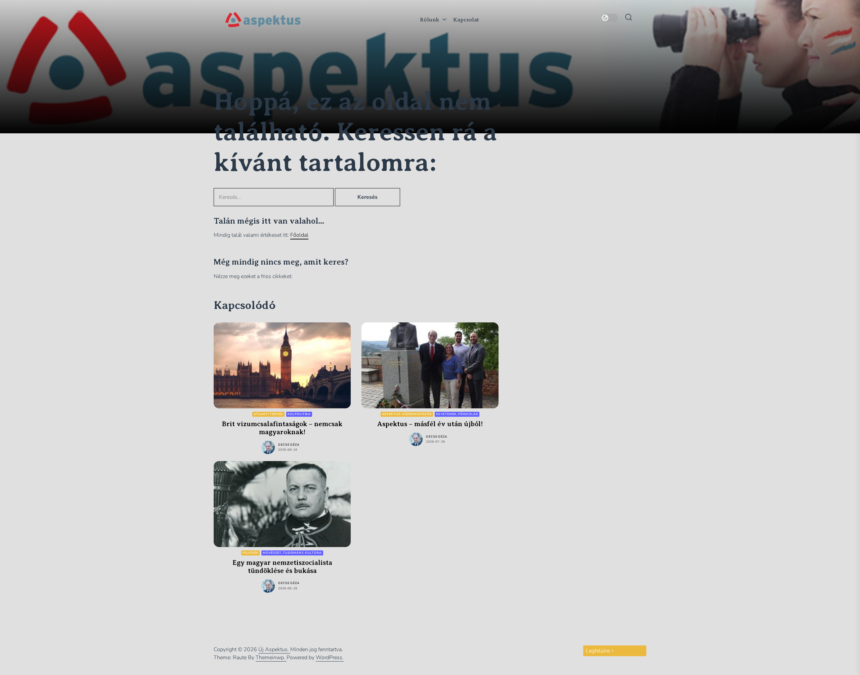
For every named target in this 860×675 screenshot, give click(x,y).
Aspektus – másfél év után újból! (430, 424)
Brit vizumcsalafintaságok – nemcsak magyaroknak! (282, 428)
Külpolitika (299, 414)
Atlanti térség (269, 414)
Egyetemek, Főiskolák (457, 414)
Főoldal (299, 235)
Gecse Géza (289, 445)
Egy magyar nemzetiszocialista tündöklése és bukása (282, 567)
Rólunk (429, 20)
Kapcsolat (466, 20)
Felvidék (250, 553)
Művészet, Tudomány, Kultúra (292, 553)
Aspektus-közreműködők (407, 414)
